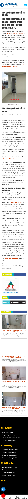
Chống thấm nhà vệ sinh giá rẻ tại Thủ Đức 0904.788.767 (14, 382)
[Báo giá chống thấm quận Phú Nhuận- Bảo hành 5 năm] (14, 399)
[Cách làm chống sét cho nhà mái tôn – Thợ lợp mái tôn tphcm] (14, 347)
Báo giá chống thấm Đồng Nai (9, 435)
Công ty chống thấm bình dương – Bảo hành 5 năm (14, 331)
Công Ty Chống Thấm (7, 432)
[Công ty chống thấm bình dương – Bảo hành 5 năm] (14, 322)
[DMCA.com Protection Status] (14, 302)
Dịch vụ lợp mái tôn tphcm (8, 470)
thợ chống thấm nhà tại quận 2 (15, 33)
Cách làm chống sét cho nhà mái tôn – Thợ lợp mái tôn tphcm (14, 356)
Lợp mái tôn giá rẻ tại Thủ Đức (9, 467)
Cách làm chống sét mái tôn (9, 452)
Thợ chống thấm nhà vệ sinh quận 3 (12, 159)
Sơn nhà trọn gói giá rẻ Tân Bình (9, 455)
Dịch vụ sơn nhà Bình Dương (9, 440)
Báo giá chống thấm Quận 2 (8, 475)
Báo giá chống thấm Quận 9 (8, 472)
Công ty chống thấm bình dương (10, 449)
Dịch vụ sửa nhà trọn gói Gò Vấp (9, 458)
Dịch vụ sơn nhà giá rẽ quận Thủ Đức (11, 437)
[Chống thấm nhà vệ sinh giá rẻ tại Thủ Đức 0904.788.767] (14, 373)
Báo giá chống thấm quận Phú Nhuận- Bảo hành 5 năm (14, 408)
